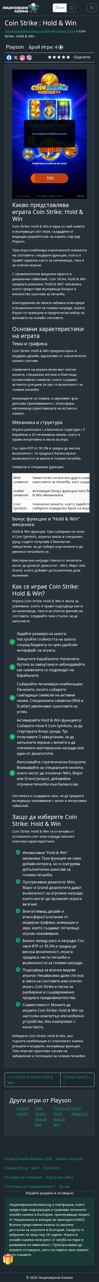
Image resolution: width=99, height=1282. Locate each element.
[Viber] (29, 57)
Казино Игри (65, 31)
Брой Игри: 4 (43, 47)
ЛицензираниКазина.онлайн (28, 31)
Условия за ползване (23, 1177)
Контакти (51, 1168)
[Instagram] (22, 57)
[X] (16, 57)
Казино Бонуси (69, 1158)
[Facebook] (9, 57)
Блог (35, 1168)
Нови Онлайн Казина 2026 (28, 1158)
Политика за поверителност (30, 1186)
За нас (64, 1186)
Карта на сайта (59, 1177)
